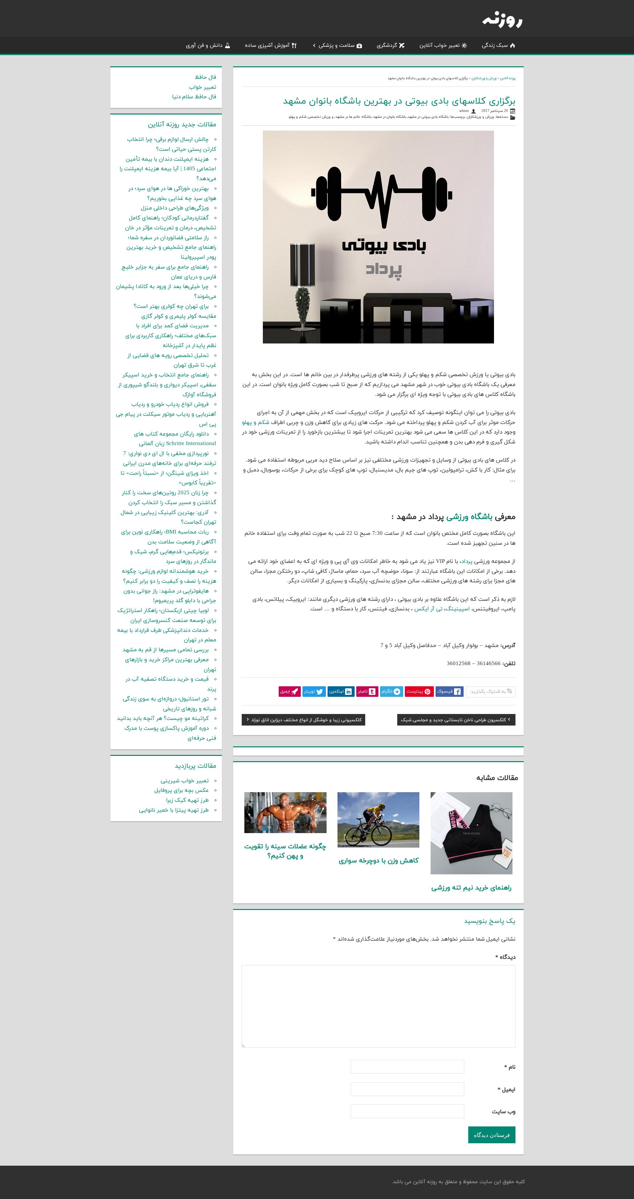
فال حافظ (205, 77)
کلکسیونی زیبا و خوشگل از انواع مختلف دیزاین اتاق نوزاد (306, 721)
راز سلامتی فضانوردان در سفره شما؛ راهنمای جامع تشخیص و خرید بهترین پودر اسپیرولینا (171, 248)
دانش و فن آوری (204, 45)
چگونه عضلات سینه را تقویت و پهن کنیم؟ (285, 851)
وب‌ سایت (503, 1112)
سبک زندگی (495, 45)
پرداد (467, 562)
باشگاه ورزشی (469, 517)
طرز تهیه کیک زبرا (187, 800)
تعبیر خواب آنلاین (439, 45)
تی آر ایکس (428, 609)
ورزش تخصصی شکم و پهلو (310, 116)
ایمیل (506, 1090)
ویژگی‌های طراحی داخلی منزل (175, 208)
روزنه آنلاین (507, 78)
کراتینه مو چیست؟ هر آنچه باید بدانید (163, 719)
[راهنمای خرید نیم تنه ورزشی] (472, 873)
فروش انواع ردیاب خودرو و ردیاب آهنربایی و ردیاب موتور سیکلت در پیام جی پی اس (166, 414)
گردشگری (387, 45)
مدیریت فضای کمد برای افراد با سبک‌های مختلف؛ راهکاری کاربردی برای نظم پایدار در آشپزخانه (170, 336)
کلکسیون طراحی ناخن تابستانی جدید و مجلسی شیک (453, 721)
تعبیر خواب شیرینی (185, 781)
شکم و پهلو (255, 423)
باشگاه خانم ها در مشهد (353, 116)
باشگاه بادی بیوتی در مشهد (428, 116)
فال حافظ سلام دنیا (194, 97)
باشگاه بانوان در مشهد (389, 116)
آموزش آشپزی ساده (267, 45)
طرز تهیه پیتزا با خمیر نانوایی (174, 810)
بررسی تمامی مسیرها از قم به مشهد (166, 650)
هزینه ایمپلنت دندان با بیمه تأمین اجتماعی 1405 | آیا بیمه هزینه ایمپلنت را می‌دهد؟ (168, 169)
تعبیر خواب (202, 87)
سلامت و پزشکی (337, 45)
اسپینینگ (458, 609)
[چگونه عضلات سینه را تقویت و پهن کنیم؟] (285, 832)
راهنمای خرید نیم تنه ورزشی (471, 887)
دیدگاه (505, 957)
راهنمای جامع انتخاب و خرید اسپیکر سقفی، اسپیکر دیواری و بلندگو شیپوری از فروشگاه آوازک (167, 385)
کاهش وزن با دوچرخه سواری (378, 860)
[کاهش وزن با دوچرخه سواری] (378, 846)
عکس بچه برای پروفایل (182, 790)
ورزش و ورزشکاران (484, 78)
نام (509, 1067)
